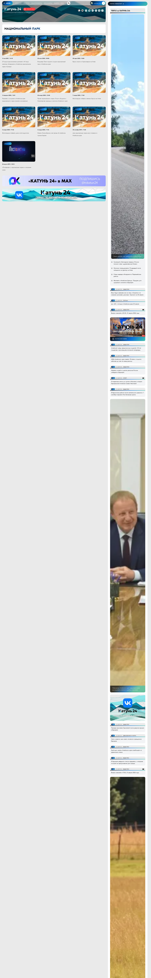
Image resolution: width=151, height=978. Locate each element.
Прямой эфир (30, 9)
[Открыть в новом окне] (86, 10)
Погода (125, 300)
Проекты (26, 3)
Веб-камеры (48, 3)
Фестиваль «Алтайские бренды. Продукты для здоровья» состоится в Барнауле (127, 282)
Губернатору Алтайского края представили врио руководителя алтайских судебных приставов (126, 689)
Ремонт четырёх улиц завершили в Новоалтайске (127, 256)
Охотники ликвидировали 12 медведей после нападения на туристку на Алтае (127, 269)
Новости (18, 3)
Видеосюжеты (37, 3)
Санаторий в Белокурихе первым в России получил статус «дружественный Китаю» (126, 263)
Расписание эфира (121, 339)
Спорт (125, 378)
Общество (43, 38)
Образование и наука (129, 735)
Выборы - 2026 (59, 3)
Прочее (6, 38)
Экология (7, 74)
